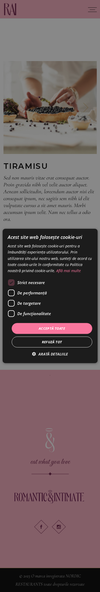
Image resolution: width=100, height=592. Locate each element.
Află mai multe (68, 270)
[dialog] (50, 296)
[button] (50, 354)
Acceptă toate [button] (52, 328)
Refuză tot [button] (52, 342)
